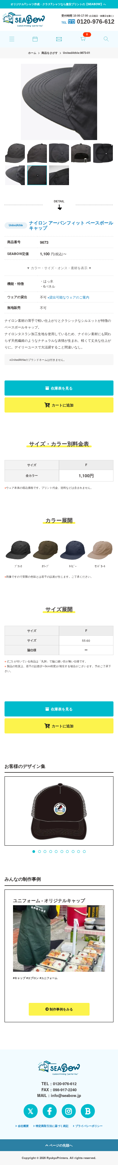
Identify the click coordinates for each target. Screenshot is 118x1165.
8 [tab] (73, 851)
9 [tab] (78, 851)
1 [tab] (34, 851)
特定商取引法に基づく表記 (52, 1126)
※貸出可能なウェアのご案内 (68, 297)
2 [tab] (39, 851)
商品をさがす (49, 53)
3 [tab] (45, 851)
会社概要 (23, 1126)
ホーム (32, 53)
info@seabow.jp (66, 1095)
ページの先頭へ (60, 1145)
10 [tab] (84, 851)
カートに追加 (63, 405)
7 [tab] (67, 851)
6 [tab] (61, 851)
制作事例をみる (61, 1009)
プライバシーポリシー (89, 1126)
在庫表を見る (61, 388)
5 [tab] (56, 851)
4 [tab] (50, 851)
